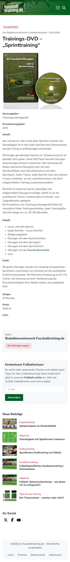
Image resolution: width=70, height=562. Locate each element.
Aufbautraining (26, 449)
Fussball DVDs (11, 27)
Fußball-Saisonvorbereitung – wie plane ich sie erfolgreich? (42, 483)
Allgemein (24, 436)
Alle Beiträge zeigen (18, 345)
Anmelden (14, 397)
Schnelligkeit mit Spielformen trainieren (42, 439)
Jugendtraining (27, 422)
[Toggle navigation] (58, 8)
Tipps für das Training (30, 494)
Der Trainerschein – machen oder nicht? (41, 497)
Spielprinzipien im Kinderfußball (37, 426)
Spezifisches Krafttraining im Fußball (40, 452)
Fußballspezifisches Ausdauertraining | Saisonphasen (41, 467)
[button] (64, 7)
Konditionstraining (28, 462)
